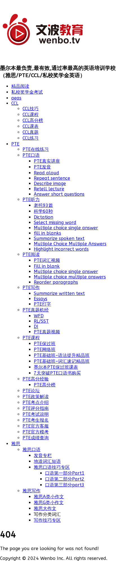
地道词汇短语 (47, 461)
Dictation (43, 217)
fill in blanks (47, 233)
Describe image (50, 183)
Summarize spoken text (59, 238)
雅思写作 (32, 490)
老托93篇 (43, 205)
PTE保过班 (44, 343)
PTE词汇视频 (47, 260)
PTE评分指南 (36, 408)
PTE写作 (31, 287)
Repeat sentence (52, 178)
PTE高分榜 (44, 384)
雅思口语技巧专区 (52, 467)
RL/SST (41, 321)
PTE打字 (42, 304)
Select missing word (55, 222)
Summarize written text (59, 293)
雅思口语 (32, 449)
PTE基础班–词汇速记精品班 (62, 361)
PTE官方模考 (36, 432)
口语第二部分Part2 (64, 479)
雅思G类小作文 (49, 502)
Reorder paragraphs (56, 282)
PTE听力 (31, 199)
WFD (39, 315)
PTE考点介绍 (36, 402)
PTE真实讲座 (47, 161)
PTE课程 (31, 337)
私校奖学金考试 (27, 92)
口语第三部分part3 (64, 485)
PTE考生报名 (36, 420)
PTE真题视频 (47, 331)
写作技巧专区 (47, 520)
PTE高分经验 (36, 379)
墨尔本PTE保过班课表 (56, 367)
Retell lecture (49, 188)
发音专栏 (43, 455)
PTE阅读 (31, 254)
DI (36, 326)
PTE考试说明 (36, 414)
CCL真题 (31, 132)
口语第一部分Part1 (64, 473)
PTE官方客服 (36, 426)
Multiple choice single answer (66, 227)
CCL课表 (31, 126)
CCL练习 (31, 138)
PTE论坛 (31, 390)
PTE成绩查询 (36, 437)
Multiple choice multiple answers (70, 277)
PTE (15, 144)
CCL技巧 (31, 108)
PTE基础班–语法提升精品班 (62, 355)
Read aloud (46, 173)
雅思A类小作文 (49, 496)
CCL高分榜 (33, 120)
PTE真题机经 (36, 310)
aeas (16, 98)
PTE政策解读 (36, 396)
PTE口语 (31, 155)
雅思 (15, 443)
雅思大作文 (45, 508)
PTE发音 (42, 167)
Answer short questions (59, 194)
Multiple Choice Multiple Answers (70, 243)
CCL (14, 103)
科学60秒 (43, 211)
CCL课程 (31, 114)
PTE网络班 (44, 349)
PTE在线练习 (36, 149)
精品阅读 (20, 86)
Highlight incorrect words (61, 249)
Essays (40, 298)
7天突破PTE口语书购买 (57, 373)
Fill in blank (47, 266)
